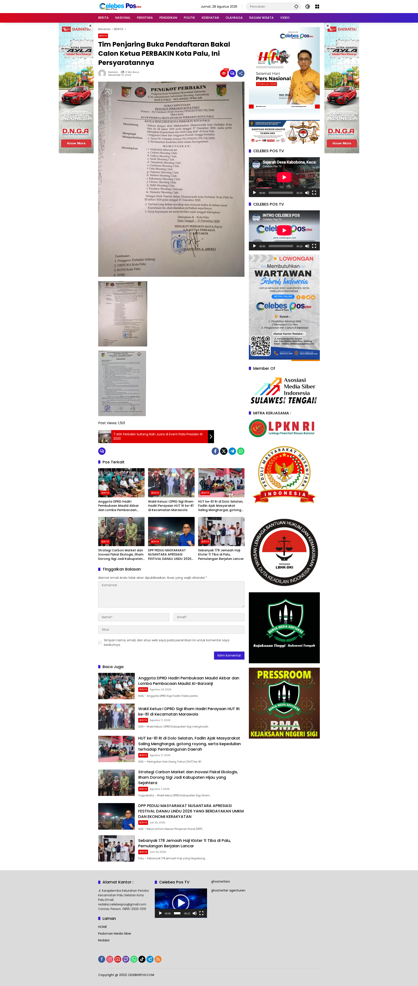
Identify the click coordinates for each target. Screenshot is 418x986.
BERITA (103, 35)
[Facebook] (215, 451)
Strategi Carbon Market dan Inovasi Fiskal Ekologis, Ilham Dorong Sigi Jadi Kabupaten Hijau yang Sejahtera (120, 554)
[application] (284, 177)
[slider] (177, 913)
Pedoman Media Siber (114, 933)
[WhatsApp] (240, 451)
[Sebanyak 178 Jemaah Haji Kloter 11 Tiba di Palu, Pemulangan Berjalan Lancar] (221, 531)
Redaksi (113, 72)
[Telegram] (232, 451)
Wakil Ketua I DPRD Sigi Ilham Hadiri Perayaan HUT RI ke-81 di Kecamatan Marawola (171, 506)
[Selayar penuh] (314, 193)
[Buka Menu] (317, 6)
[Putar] (254, 193)
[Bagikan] (240, 73)
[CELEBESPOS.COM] (120, 6)
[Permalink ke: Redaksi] (103, 73)
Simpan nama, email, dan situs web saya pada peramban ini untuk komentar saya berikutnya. (166, 642)
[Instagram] (109, 959)
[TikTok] (141, 959)
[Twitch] (125, 959)
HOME (102, 927)
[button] (296, 6)
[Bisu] (307, 193)
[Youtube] (117, 959)
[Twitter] (224, 451)
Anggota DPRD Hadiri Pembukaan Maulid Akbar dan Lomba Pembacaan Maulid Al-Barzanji (118, 506)
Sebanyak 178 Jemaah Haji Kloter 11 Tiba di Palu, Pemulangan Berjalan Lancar (221, 554)
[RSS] (158, 959)
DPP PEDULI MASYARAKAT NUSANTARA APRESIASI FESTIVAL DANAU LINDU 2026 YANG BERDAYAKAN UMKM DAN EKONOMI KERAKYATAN (169, 554)
